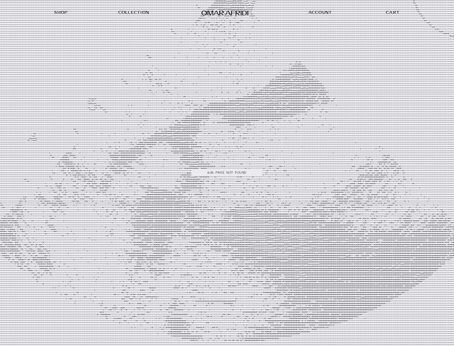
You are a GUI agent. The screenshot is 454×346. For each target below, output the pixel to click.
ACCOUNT (320, 12)
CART (393, 12)
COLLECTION (133, 12)
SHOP (61, 12)
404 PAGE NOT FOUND (227, 173)
